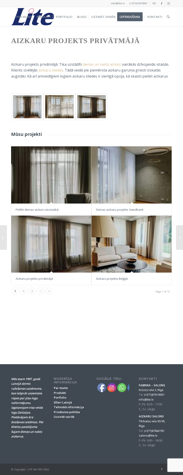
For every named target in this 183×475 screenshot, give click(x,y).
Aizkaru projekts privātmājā (34, 279)
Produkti (60, 393)
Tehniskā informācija (69, 407)
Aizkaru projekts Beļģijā (112, 279)
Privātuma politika (67, 412)
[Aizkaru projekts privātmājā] (51, 244)
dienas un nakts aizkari (102, 64)
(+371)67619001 (138, 3)
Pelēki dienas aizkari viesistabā (37, 210)
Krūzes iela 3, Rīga (151, 390)
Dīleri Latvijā (63, 402)
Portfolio (60, 397)
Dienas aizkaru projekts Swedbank (119, 210)
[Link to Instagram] (168, 3)
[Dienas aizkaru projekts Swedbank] (132, 174)
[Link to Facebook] (161, 3)
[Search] (168, 17)
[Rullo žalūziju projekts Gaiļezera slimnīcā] (179, 237)
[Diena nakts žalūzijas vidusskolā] (3, 237)
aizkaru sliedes (50, 70)
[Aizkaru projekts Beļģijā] (132, 244)
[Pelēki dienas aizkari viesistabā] (51, 174)
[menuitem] (138, 3)
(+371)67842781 (154, 431)
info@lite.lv (118, 3)
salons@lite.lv (148, 435)
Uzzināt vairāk (64, 417)
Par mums (61, 388)
